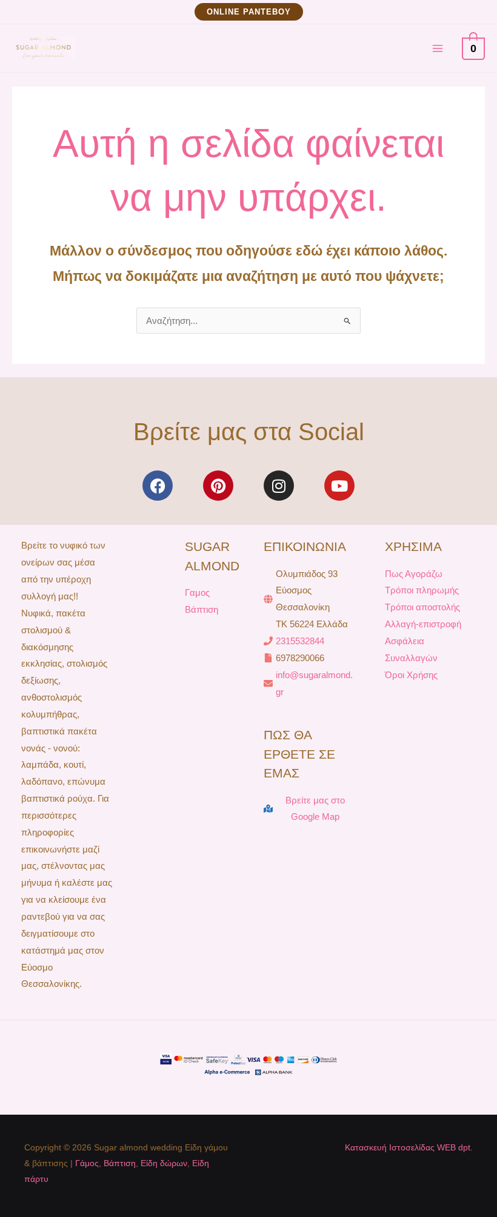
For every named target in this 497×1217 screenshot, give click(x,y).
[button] (249, 12)
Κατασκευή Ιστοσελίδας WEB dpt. (409, 1147)
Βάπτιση (201, 609)
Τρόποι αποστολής (422, 607)
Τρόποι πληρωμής (422, 590)
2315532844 (300, 641)
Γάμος (87, 1163)
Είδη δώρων (164, 1163)
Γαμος (197, 592)
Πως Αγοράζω (413, 574)
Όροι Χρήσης (411, 675)
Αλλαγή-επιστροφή (423, 624)
